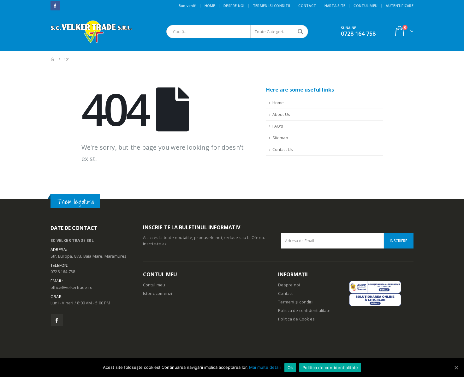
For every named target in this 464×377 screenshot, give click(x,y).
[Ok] (456, 367)
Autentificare (399, 5)
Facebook (57, 320)
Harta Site (335, 5)
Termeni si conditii (271, 5)
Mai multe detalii (265, 367)
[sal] (375, 286)
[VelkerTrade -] (91, 32)
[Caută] (300, 31)
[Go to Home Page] (53, 59)
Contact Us (282, 149)
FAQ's (277, 126)
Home (210, 5)
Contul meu (366, 5)
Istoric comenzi (157, 293)
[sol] (375, 299)
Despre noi (234, 5)
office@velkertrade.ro (71, 287)
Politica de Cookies (296, 319)
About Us (281, 114)
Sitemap (280, 138)
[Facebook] (55, 5)
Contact (307, 5)
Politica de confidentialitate (304, 310)
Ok (290, 367)
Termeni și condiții (295, 302)
